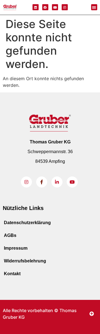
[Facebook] (45, 7)
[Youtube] (55, 7)
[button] (94, 7)
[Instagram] (65, 7)
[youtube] (72, 182)
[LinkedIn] (56, 182)
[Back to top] (91, 313)
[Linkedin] (35, 7)
